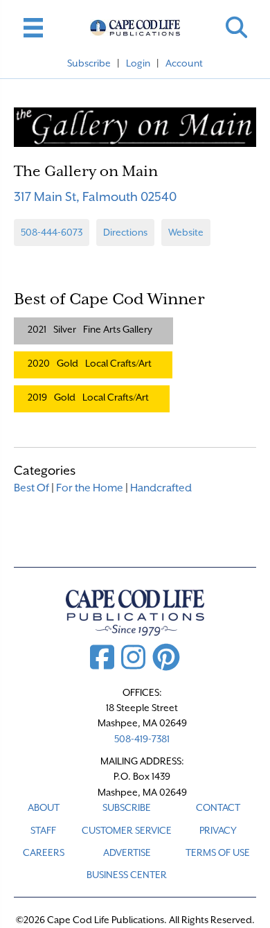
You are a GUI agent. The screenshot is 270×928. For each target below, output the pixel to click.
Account (184, 63)
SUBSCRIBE (126, 807)
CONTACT (218, 807)
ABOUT (44, 807)
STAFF (43, 830)
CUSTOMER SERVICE (127, 830)
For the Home (89, 488)
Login (138, 63)
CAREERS (43, 852)
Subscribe (89, 63)
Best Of (31, 488)
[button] (236, 27)
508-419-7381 (142, 738)
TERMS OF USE (218, 852)
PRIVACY (218, 830)
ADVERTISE (127, 852)
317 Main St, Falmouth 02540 (95, 196)
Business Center (127, 874)
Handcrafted (161, 488)
